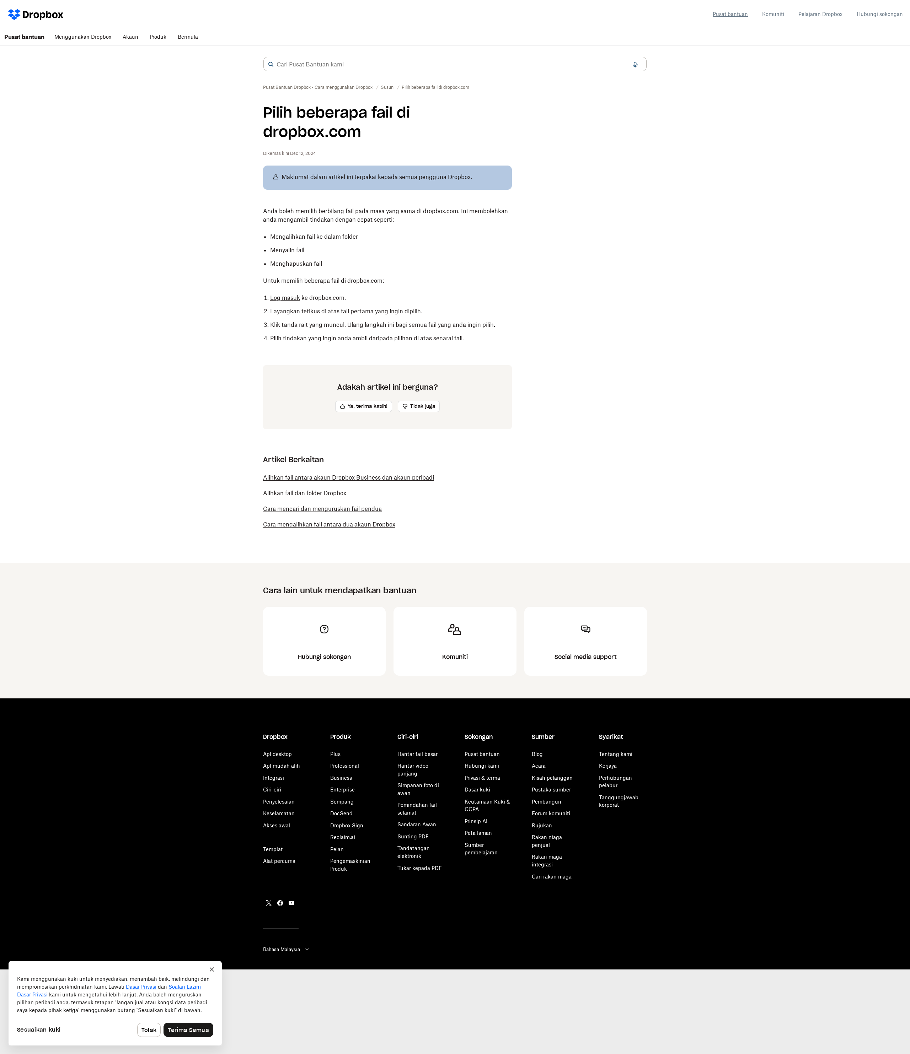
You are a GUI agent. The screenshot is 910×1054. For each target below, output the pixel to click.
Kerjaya (608, 766)
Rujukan (542, 825)
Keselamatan (279, 813)
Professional (344, 766)
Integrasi (273, 778)
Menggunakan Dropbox (82, 37)
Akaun (130, 37)
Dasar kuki (477, 790)
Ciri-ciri (272, 790)
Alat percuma (279, 861)
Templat (273, 849)
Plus (335, 754)
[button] (271, 64)
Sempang (342, 802)
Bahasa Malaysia (281, 949)
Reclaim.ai (342, 837)
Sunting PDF (413, 836)
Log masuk (285, 297)
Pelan (337, 849)
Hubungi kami (482, 766)
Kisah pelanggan (552, 778)
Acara (539, 766)
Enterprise (342, 790)
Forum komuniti (551, 813)
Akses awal (276, 825)
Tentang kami (615, 754)
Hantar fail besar (417, 754)
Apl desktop (277, 754)
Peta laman (478, 833)
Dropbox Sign (346, 825)
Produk (158, 37)
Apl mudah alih (281, 766)
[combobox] (455, 64)
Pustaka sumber (551, 790)
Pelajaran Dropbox (820, 14)
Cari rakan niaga (552, 877)
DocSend (341, 813)
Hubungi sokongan (880, 14)
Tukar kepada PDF (419, 868)
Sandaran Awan (416, 824)
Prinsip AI (476, 821)
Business (341, 778)
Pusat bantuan (730, 14)
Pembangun (546, 802)
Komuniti (773, 14)
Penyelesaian (279, 802)
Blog (537, 754)
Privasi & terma (482, 778)
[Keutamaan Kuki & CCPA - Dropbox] (115, 1003)
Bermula (188, 37)
